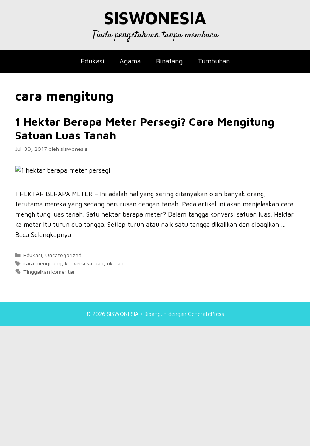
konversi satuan (84, 263)
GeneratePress (206, 314)
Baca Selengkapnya (43, 234)
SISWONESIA (155, 18)
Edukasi (92, 61)
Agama (130, 61)
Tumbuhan (214, 61)
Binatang (169, 61)
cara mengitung (42, 263)
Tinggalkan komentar (49, 271)
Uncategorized (63, 255)
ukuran (115, 263)
